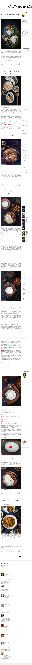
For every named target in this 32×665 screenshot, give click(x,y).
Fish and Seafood (24, 147)
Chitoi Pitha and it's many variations (27, 215)
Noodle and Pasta (24, 157)
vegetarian (23, 170)
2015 (23, 292)
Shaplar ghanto (16, 535)
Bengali (11, 13)
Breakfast (23, 127)
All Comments (25, 340)
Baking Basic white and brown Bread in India (7, 586)
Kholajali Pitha (10, 193)
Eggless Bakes (24, 142)
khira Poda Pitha (11, 135)
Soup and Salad (24, 167)
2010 (23, 298)
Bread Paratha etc (24, 125)
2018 (23, 288)
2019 (23, 287)
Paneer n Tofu (24, 160)
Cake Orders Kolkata (25, 128)
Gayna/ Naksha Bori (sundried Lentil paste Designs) (7, 605)
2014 (23, 293)
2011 (23, 297)
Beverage (23, 122)
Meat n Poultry (24, 150)
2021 (23, 284)
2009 (23, 299)
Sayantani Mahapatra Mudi (24, 18)
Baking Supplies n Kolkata (10, 499)
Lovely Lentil (23, 148)
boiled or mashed (24, 123)
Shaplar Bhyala (10, 535)
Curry (22, 139)
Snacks (23, 165)
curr (22, 137)
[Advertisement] (25, 66)
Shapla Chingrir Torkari (11, 500)
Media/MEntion (24, 152)
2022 (23, 283)
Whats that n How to (25, 172)
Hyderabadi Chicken (7, 634)
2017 (23, 289)
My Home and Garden (25, 155)
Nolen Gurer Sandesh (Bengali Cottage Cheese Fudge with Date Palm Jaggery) (5, 575)
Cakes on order (24, 133)
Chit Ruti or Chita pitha (10, 15)
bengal (22, 118)
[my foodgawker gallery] (25, 478)
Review (23, 162)
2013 (23, 294)
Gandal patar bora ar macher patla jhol (27, 239)
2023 (23, 274)
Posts (23, 338)
